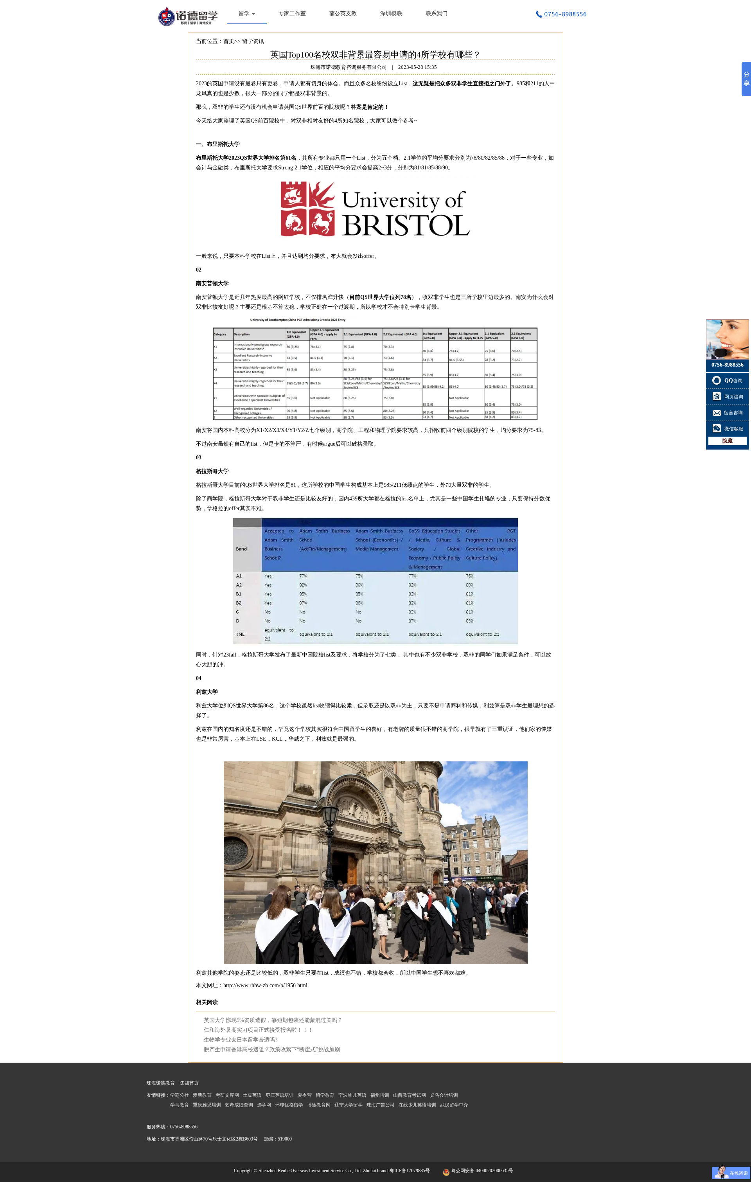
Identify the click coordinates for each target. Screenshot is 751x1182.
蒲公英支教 (343, 13)
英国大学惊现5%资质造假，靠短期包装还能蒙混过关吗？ (273, 1020)
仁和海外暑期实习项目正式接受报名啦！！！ (258, 1030)
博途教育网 (319, 1105)
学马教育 (179, 1105)
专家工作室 (292, 13)
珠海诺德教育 (161, 1083)
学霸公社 (179, 1095)
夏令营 (305, 1095)
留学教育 (325, 1095)
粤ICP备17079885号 (410, 1170)
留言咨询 (733, 413)
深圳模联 (391, 13)
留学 (245, 13)
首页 (228, 41)
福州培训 (379, 1095)
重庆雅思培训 (207, 1105)
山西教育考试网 (409, 1095)
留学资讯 (253, 41)
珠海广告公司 (381, 1105)
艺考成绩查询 (239, 1105)
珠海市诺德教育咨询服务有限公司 (190, 15)
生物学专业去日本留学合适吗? (240, 1040)
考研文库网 (227, 1095)
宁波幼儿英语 (352, 1095)
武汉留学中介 (454, 1105)
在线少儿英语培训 (417, 1105)
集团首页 (189, 1083)
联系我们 (436, 13)
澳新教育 (202, 1095)
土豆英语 (252, 1095)
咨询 (734, 380)
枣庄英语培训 (280, 1095)
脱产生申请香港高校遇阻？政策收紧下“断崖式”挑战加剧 (272, 1049)
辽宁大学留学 (348, 1105)
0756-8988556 (184, 1127)
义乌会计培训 (444, 1095)
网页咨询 (733, 396)
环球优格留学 (289, 1105)
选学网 (264, 1105)
